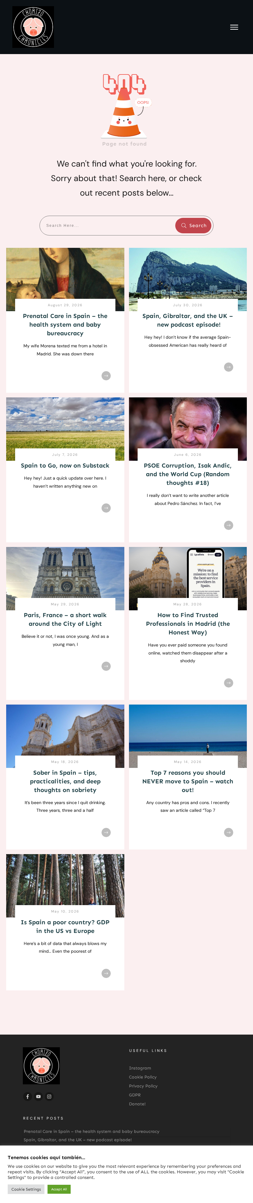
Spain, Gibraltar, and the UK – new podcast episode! (78, 1139)
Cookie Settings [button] (26, 1189)
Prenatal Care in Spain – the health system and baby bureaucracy (65, 324)
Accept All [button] (59, 1189)
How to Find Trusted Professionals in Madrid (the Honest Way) (188, 623)
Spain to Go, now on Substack (65, 465)
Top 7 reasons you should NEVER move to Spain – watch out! (187, 781)
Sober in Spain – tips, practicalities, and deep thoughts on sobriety (65, 781)
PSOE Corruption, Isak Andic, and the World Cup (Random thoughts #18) (188, 474)
